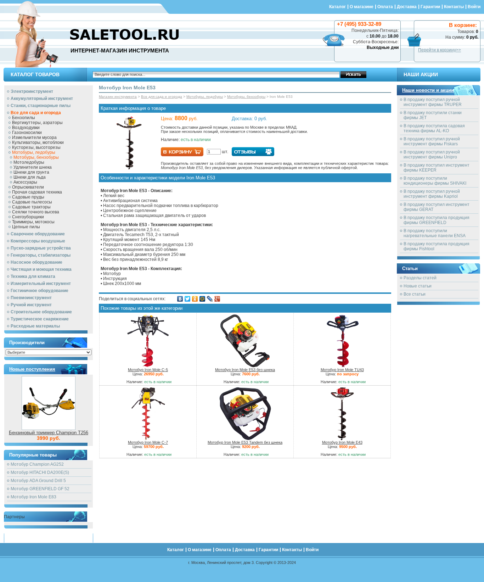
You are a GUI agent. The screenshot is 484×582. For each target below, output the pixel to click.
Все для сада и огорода (36, 112)
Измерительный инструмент (41, 283)
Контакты (454, 6)
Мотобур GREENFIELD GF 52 (40, 488)
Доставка (407, 6)
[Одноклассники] (195, 298)
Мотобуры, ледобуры (33, 152)
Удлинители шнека (32, 167)
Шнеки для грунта (31, 172)
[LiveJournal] (210, 298)
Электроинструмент (32, 91)
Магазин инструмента (118, 97)
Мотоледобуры (28, 162)
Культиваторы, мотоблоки (38, 142)
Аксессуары (25, 182)
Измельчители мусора (34, 137)
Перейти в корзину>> (439, 49)
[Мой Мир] (202, 298)
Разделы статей (420, 277)
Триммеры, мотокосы (33, 221)
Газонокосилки (27, 132)
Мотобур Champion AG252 (37, 464)
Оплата (385, 6)
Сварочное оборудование (38, 233)
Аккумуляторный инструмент (42, 98)
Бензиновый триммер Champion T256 (48, 432)
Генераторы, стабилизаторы (41, 255)
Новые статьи (418, 286)
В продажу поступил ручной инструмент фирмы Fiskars (432, 141)
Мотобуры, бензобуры (36, 157)
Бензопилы (23, 117)
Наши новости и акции (428, 90)
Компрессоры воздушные (38, 241)
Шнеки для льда (29, 177)
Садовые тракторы (31, 207)
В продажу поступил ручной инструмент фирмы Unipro (432, 155)
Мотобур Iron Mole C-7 (148, 442)
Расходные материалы (35, 326)
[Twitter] (187, 298)
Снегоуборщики (28, 216)
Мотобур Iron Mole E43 (342, 442)
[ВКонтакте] (180, 298)
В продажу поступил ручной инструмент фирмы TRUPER (433, 102)
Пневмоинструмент (31, 297)
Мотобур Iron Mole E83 (33, 496)
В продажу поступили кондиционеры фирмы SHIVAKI (435, 181)
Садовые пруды (28, 197)
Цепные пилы (26, 226)
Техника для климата (33, 276)
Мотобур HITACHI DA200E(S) (40, 472)
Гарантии (430, 6)
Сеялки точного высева (35, 211)
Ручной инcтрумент (31, 304)
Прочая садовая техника (37, 192)
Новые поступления (32, 369)
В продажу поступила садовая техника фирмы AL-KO (434, 128)
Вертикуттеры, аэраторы (37, 122)
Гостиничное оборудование (39, 290)
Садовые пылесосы (32, 202)
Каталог (337, 6)
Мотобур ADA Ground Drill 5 (38, 480)
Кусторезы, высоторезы (36, 147)
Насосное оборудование (36, 262)
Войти (474, 6)
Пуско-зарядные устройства (41, 248)
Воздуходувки (26, 127)
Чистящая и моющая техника (41, 269)
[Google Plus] (217, 298)
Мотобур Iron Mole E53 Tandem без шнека (245, 442)
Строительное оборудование (41, 311)
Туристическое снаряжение (40, 319)
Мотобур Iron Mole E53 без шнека (245, 370)
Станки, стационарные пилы (41, 105)
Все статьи (415, 294)
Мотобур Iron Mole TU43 (342, 370)
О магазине (361, 6)
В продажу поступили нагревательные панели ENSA (435, 233)
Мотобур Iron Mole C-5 (148, 370)
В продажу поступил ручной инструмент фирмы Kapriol (432, 194)
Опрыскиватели (28, 187)
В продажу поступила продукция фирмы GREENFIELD (436, 220)
